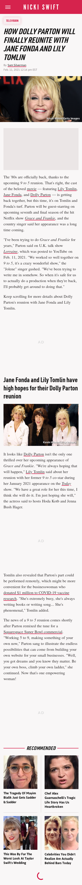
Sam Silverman (17, 65)
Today (66, 483)
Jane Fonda (12, 194)
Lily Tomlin (67, 188)
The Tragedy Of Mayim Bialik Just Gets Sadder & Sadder (19, 797)
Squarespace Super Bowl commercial (32, 631)
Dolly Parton (40, 194)
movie (32, 188)
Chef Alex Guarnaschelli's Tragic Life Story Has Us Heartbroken (60, 799)
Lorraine (10, 251)
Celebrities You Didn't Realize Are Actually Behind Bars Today (60, 858)
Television (12, 21)
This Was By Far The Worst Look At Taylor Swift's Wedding (18, 858)
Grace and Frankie (40, 218)
